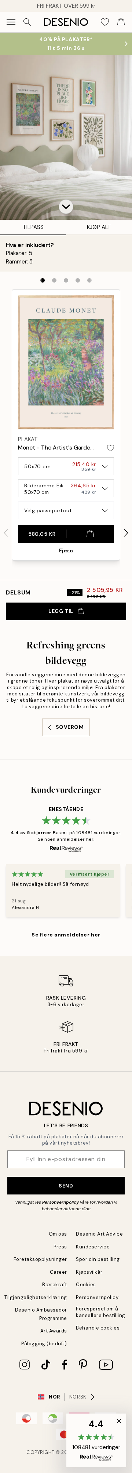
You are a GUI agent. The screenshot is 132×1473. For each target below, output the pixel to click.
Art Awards (53, 1331)
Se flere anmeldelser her (66, 934)
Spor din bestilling (98, 1259)
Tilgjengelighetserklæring (35, 1297)
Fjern (66, 550)
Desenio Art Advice (99, 1234)
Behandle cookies (98, 1328)
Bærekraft (54, 1284)
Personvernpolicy (60, 1202)
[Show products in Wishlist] (105, 22)
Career (58, 1272)
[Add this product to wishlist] (110, 448)
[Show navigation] (11, 22)
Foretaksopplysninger (40, 1259)
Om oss (58, 1234)
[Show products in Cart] (121, 22)
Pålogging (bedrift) (44, 1344)
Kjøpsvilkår (89, 1272)
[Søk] (27, 22)
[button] (66, 206)
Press (60, 1247)
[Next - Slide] (126, 532)
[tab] (42, 280)
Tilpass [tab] (33, 227)
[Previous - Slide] (6, 532)
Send (66, 1185)
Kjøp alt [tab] (99, 227)
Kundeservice (93, 1247)
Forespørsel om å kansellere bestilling (100, 1312)
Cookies (86, 1284)
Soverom (70, 727)
